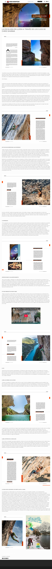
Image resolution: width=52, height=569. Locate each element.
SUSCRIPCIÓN (40, 1)
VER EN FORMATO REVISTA (8, 553)
